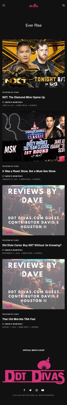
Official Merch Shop (33, 350)
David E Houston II (14, 102)
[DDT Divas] (33, 5)
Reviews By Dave (10, 92)
